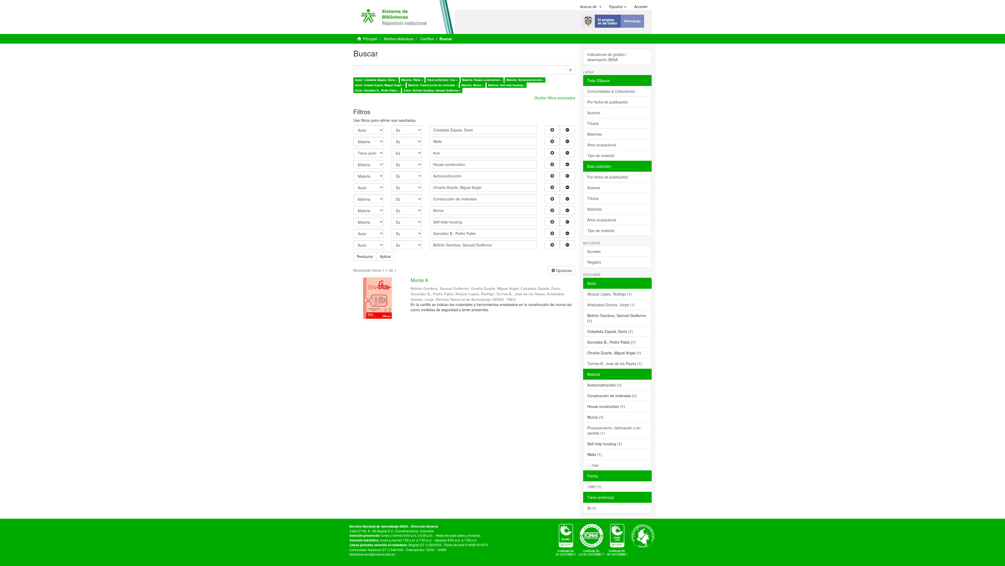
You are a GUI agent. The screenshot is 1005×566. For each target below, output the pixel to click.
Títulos (593, 123)
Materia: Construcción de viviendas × (432, 85)
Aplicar (385, 256)
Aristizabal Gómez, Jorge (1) (611, 304)
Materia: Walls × (412, 80)
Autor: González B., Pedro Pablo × (377, 90)
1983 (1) (594, 486)
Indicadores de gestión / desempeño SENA (607, 57)
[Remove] (567, 129)
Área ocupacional (601, 144)
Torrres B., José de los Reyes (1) (614, 363)
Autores (593, 112)
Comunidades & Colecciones (611, 91)
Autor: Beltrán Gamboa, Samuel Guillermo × (432, 90)
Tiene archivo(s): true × (442, 80)
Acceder (594, 251)
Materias (594, 134)
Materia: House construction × (482, 80)
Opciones (563, 270)
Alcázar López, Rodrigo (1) (609, 294)
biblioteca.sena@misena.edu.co (372, 554)
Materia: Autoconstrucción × (525, 80)
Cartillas (427, 38)
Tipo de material (600, 155)
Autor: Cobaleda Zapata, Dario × (376, 80)
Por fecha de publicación (607, 102)
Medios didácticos (399, 38)
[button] (590, 6)
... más (593, 465)
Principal (370, 38)
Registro (594, 262)
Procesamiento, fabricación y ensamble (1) (614, 430)
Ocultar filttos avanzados (554, 97)
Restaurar (365, 256)
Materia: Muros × (472, 85)
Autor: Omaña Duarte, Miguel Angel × (379, 85)
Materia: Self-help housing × (506, 85)
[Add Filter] (552, 129)
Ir (571, 69)
